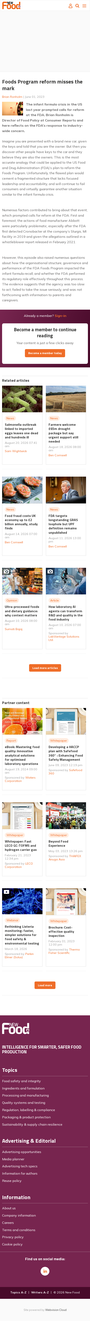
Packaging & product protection (26, 1117)
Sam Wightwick (16, 451)
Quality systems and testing (23, 1102)
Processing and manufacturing (25, 1095)
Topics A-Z (18, 1292)
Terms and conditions (18, 1230)
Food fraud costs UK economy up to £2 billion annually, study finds (21, 522)
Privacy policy (13, 1237)
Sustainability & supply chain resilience (32, 1124)
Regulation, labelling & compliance (28, 1110)
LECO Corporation (19, 865)
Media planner (13, 1159)
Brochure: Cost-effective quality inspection (61, 931)
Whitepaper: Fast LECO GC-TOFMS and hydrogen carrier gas (21, 845)
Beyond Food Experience (58, 843)
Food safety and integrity (21, 1081)
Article (54, 600)
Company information (19, 1215)
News (10, 418)
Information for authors (19, 1173)
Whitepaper (58, 740)
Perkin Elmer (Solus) (19, 955)
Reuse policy (12, 1181)
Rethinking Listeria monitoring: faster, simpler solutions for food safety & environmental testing (22, 935)
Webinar (12, 920)
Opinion (11, 600)
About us (9, 1208)
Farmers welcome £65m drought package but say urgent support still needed (63, 433)
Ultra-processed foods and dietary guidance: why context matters (22, 611)
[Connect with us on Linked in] (45, 1271)
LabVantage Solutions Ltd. (64, 638)
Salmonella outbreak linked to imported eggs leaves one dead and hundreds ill (21, 431)
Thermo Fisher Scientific (64, 951)
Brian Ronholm (12, 97)
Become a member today (45, 353)
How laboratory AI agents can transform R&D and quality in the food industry (66, 613)
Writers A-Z (40, 1292)
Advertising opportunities (21, 1152)
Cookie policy (12, 1244)
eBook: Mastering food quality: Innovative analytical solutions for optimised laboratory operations (22, 755)
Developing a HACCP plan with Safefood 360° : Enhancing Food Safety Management (66, 753)
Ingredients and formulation (23, 1088)
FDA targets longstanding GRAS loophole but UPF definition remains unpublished (63, 524)
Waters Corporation (20, 779)
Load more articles (45, 668)
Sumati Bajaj (13, 629)
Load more (45, 985)
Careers (8, 1223)
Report (11, 740)
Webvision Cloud (56, 1310)
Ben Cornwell (58, 455)
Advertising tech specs (19, 1166)
